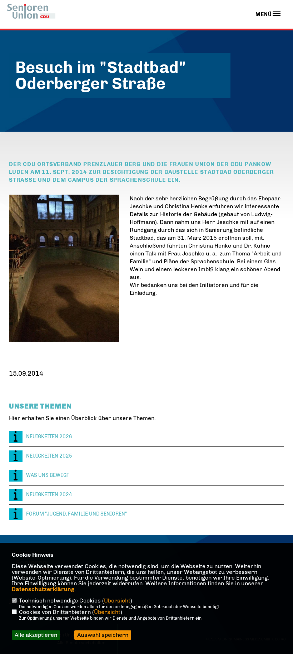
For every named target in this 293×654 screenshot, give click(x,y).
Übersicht (117, 600)
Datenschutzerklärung (43, 589)
